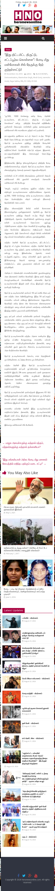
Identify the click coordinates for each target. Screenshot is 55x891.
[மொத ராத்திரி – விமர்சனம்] (11, 692)
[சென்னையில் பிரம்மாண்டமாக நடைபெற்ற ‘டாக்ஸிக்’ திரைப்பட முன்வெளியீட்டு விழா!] (11, 646)
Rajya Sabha (14, 81)
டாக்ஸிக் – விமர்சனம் (30, 618)
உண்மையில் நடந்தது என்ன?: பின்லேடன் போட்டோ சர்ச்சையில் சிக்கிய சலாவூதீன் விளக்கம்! (25, 549)
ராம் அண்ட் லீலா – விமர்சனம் (33, 738)
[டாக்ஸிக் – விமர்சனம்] (11, 616)
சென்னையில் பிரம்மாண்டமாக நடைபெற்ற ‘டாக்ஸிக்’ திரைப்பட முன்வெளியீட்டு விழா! (33, 650)
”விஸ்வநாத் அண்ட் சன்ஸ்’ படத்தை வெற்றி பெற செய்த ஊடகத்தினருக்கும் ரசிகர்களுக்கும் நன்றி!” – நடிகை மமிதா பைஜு (35, 777)
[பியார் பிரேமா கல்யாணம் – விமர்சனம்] (11, 677)
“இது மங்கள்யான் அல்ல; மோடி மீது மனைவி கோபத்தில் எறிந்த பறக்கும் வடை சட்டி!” (24, 461)
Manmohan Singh (25, 77)
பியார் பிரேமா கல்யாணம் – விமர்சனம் (36, 678)
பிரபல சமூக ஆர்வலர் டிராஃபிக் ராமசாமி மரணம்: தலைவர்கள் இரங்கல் (24, 508)
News (8, 49)
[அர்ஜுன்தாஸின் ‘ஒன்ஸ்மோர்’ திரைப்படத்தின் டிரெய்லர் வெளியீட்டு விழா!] (11, 662)
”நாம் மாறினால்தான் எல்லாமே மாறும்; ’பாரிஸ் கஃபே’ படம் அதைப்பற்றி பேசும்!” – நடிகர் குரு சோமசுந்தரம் (36, 824)
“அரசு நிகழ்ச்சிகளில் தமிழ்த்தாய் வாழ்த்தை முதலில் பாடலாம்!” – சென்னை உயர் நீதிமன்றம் (34, 794)
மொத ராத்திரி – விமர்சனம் (32, 693)
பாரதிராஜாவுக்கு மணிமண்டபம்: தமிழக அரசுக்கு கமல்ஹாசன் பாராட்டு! (34, 635)
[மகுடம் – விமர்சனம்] (11, 835)
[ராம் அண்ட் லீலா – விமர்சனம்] (11, 737)
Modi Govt (37, 77)
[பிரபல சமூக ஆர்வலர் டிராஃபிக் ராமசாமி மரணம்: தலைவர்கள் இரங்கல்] (27, 479)
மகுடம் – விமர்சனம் (29, 836)
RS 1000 (27, 81)
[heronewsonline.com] (27, 11)
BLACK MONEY (41, 74)
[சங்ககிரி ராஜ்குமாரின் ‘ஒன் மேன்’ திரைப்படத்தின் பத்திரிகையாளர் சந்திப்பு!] (11, 805)
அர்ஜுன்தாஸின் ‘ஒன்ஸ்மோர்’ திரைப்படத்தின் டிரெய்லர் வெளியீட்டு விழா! (35, 666)
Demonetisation (11, 77)
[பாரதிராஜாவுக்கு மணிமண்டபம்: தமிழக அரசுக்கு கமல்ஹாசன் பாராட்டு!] (11, 631)
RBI (22, 81)
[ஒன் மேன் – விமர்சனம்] (11, 722)
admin (28, 74)
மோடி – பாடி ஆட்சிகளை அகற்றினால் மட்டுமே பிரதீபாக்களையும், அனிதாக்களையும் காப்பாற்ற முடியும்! (24, 591)
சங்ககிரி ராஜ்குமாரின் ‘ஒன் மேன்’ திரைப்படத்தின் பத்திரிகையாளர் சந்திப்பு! (34, 809)
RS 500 (34, 81)
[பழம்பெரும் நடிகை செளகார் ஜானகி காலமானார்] (11, 707)
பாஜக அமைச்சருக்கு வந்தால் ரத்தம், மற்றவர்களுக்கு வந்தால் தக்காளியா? (23, 445)
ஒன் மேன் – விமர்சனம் (30, 723)
